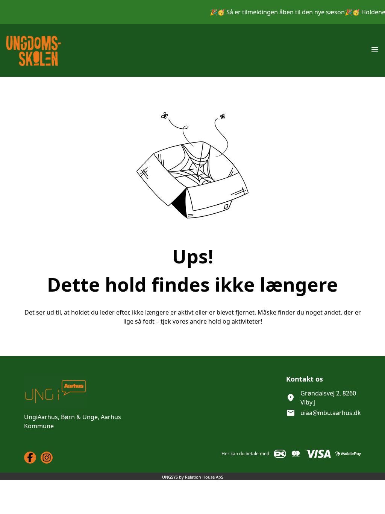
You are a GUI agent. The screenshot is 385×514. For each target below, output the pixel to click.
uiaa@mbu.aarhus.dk (330, 413)
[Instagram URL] (47, 458)
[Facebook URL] (30, 458)
